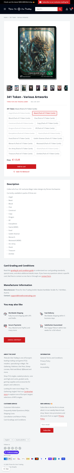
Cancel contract (14, 340)
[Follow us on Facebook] (5, 448)
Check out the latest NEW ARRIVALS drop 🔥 (19, 2)
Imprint (43, 364)
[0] (71, 9)
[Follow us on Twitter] (9, 448)
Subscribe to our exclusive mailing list (55, 2)
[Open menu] (5, 9)
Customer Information (12, 407)
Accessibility (44, 367)
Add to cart (21, 167)
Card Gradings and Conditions (15, 420)
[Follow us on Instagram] (12, 448)
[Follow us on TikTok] (19, 448)
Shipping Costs (9, 413)
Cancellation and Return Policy (15, 417)
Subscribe (46, 430)
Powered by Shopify (10, 467)
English (7, 440)
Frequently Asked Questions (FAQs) (16, 410)
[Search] (60, 9)
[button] (9, 88)
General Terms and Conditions (51, 358)
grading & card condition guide (22, 270)
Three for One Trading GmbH (17, 102)
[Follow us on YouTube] (16, 448)
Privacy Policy (45, 361)
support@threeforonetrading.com (23, 296)
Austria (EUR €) (21, 440)
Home (6, 17)
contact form (46, 276)
